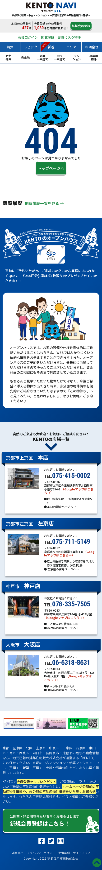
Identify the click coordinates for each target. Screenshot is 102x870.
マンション (76, 57)
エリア (71, 47)
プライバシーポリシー (41, 853)
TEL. (67, 473)
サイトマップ (81, 853)
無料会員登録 (81, 26)
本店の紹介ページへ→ (61, 507)
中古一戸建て (59, 57)
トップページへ (51, 168)
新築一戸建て (42, 57)
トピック (30, 47)
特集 (10, 47)
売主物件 (8, 57)
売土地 (25, 57)
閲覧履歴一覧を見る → (44, 203)
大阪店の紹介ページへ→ (63, 690)
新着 (51, 47)
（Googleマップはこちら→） (68, 491)
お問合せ (91, 47)
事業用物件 (93, 57)
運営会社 (17, 853)
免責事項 (64, 853)
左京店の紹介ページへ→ (63, 569)
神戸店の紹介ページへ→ (63, 628)
